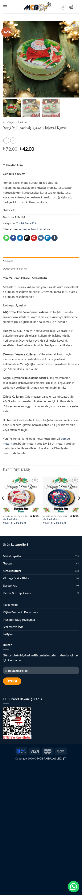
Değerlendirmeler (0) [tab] (15, 268)
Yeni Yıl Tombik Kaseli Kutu (37, 229)
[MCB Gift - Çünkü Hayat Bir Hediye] (37, 6)
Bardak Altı (10, 585)
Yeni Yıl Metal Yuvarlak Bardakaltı (14, 521)
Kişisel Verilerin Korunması (21, 612)
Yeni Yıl (17, 229)
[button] (5, 6)
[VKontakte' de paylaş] (41, 238)
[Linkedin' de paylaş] (47, 238)
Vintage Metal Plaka (16, 578)
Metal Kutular (12, 571)
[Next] (79, 506)
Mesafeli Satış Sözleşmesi (19, 619)
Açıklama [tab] (8, 260)
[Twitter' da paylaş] (20, 238)
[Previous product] (13, 140)
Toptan (7, 563)
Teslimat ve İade (13, 627)
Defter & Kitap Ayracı (17, 593)
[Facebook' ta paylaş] (13, 238)
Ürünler (23, 122)
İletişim (8, 634)
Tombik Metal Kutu (26, 223)
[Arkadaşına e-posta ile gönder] (27, 238)
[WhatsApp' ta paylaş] (6, 238)
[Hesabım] (63, 7)
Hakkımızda (10, 604)
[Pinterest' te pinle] (34, 238)
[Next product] (6, 140)
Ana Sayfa (8, 122)
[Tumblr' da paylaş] (54, 238)
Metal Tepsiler (12, 556)
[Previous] (3, 506)
